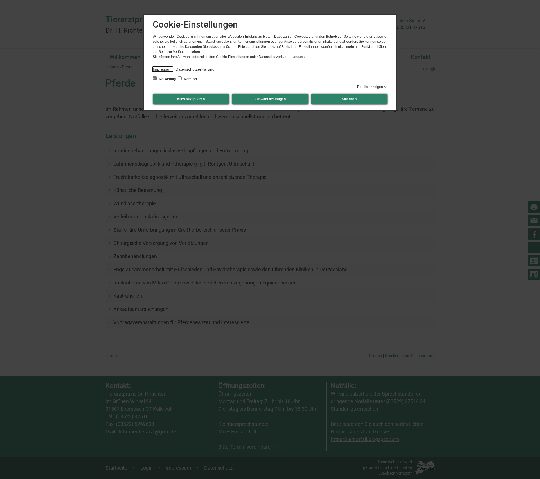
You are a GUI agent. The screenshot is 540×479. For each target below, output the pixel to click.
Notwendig (167, 79)
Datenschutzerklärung (195, 69)
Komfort (190, 79)
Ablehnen (349, 99)
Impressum (163, 69)
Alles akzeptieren (191, 99)
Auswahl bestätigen (270, 99)
